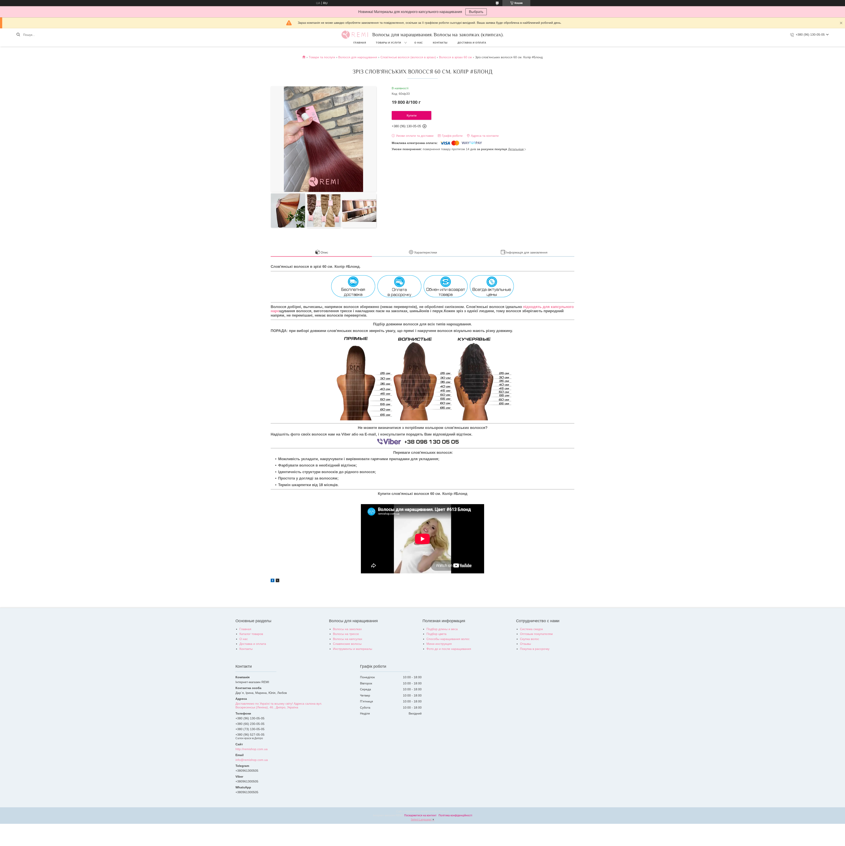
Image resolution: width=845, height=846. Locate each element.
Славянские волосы (347, 643)
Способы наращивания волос (448, 639)
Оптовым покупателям (536, 634)
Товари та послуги (322, 57)
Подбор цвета (436, 634)
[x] (277, 581)
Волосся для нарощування (357, 57)
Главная (359, 42)
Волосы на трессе (346, 634)
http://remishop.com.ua (251, 749)
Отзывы (525, 643)
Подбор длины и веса (442, 629)
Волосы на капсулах (347, 639)
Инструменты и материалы (352, 649)
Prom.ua (444, 811)
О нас (418, 42)
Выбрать (476, 12)
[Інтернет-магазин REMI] (355, 35)
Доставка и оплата (471, 42)
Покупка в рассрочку (534, 649)
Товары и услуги (388, 42)
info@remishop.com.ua (251, 760)
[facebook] (272, 581)
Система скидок (531, 629)
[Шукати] (18, 35)
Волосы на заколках (347, 629)
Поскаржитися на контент (420, 815)
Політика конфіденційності (455, 815)
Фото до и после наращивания (448, 649)
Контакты (440, 42)
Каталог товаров (251, 634)
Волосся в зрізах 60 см (455, 57)
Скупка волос (529, 639)
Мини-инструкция (439, 643)
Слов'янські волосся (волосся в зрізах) (408, 57)
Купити (412, 115)
